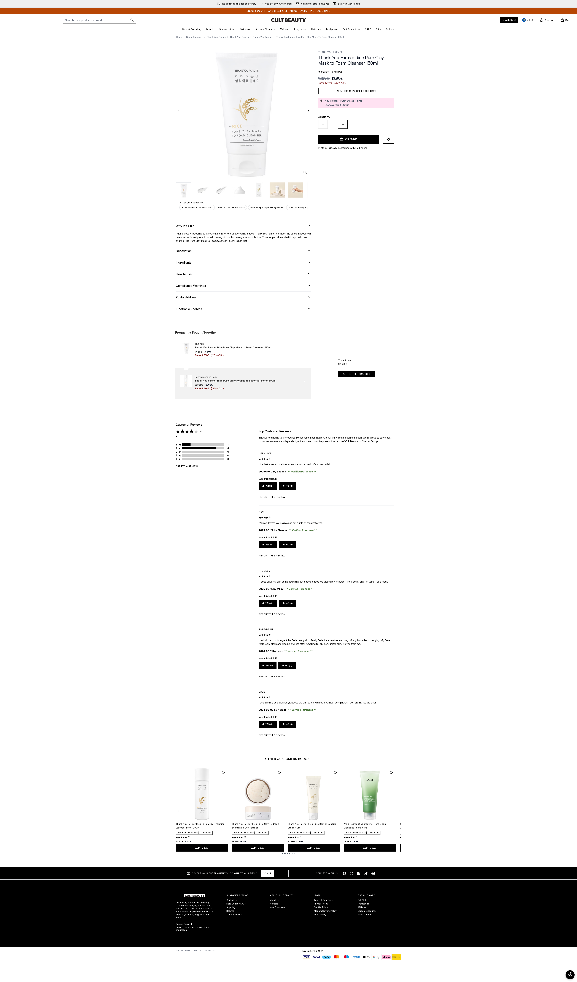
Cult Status (363, 900)
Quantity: (324, 117)
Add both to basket (356, 373)
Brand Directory (194, 37)
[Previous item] (178, 811)
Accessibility (320, 914)
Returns (230, 911)
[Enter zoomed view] (305, 172)
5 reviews (337, 71)
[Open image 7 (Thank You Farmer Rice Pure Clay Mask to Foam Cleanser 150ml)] (295, 190)
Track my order (234, 914)
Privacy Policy (321, 903)
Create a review (187, 466)
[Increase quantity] (343, 124)
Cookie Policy (321, 907)
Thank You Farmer (216, 37)
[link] (547, 20)
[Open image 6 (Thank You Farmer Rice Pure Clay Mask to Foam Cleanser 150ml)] (277, 190)
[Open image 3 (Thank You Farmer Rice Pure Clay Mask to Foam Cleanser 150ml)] (221, 190)
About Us (274, 900)
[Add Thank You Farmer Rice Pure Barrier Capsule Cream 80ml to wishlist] (335, 772)
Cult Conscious (277, 907)
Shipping (230, 907)
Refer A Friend (365, 914)
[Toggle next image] (308, 111)
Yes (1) (269, 665)
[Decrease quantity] (323, 124)
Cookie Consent (184, 924)
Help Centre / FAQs (236, 903)
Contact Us (231, 900)
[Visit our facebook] (344, 873)
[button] (570, 974)
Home (179, 37)
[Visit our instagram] (358, 873)
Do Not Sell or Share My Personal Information (192, 928)
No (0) (289, 486)
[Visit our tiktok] (366, 873)
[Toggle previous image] (178, 111)
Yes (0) (269, 486)
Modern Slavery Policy (325, 911)
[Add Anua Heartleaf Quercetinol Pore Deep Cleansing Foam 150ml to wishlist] (391, 772)
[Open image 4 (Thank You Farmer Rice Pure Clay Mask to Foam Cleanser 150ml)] (239, 190)
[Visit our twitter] (351, 873)
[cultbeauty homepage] (288, 20)
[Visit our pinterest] (373, 873)
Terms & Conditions (323, 900)
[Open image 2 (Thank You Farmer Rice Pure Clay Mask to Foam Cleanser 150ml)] (202, 190)
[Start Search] (132, 20)
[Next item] (399, 811)
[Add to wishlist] (388, 139)
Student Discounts (367, 911)
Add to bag (201, 848)
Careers (274, 903)
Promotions (363, 903)
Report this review (272, 496)
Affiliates (362, 907)
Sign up (267, 873)
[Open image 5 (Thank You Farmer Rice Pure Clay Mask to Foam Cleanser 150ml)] (258, 190)
